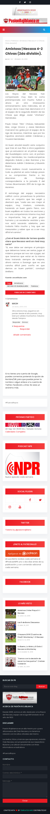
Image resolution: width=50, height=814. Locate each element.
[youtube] (19, 507)
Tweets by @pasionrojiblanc (18, 529)
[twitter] (25, 2)
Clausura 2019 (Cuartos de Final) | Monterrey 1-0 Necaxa (30, 635)
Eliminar (25, 322)
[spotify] (19, 500)
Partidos (14, 41)
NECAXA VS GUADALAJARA (17, 286)
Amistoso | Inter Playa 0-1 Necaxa (29, 611)
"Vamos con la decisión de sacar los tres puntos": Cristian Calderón (31, 661)
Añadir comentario (22, 334)
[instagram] (30, 2)
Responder (16, 322)
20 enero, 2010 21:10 (19, 307)
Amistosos (18, 283)
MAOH (15, 303)
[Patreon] (9, 500)
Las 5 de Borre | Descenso (29, 622)
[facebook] (19, 2)
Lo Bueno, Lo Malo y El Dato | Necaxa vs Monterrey (30, 647)
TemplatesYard (26, 810)
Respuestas (19, 326)
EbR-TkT (10, 59)
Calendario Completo (15, 431)
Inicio (7, 41)
